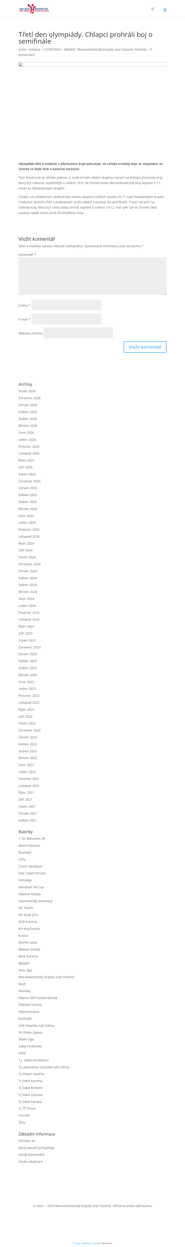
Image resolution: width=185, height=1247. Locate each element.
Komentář (27, 254)
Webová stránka (30, 333)
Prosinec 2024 (28, 529)
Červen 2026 (27, 405)
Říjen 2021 (26, 792)
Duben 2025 (27, 502)
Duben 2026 (27, 418)
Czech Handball (30, 866)
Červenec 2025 (29, 481)
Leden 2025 (27, 522)
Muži (22, 984)
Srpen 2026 (27, 391)
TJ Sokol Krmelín (30, 1088)
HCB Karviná (27, 922)
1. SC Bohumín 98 (31, 838)
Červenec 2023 (29, 647)
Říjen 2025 (26, 460)
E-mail (24, 319)
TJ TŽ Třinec (27, 1108)
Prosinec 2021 (28, 779)
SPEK (22, 1053)
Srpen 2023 (27, 640)
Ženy (22, 1122)
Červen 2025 (27, 488)
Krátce (23, 935)
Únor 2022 (26, 765)
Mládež (69, 49)
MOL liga (25, 970)
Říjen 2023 (26, 626)
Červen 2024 (27, 571)
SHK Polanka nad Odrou (36, 1025)
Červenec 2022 (29, 730)
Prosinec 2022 (28, 695)
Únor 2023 (26, 682)
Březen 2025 (27, 509)
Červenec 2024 (29, 564)
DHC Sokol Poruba (32, 873)
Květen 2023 (27, 661)
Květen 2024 (27, 578)
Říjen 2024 (26, 543)
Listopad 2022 (28, 702)
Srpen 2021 (27, 806)
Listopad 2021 (28, 786)
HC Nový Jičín (28, 915)
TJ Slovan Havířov (31, 1074)
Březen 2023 (27, 675)
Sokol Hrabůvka (30, 1046)
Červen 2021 (27, 813)
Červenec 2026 (29, 398)
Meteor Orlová (29, 949)
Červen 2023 (27, 654)
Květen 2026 (27, 412)
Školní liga (26, 1039)
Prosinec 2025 (28, 446)
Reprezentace (28, 1011)
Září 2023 (25, 633)
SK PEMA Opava (30, 1032)
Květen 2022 (27, 744)
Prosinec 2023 (28, 612)
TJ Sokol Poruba (30, 1102)
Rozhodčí (25, 1018)
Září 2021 (25, 799)
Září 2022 (25, 716)
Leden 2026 (27, 439)
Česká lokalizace (30, 1161)
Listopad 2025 (28, 453)
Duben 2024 (27, 585)
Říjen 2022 (26, 709)
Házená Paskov (29, 894)
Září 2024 (25, 550)
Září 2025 (25, 467)
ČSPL (22, 859)
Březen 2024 (27, 592)
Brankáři (24, 852)
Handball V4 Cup (31, 887)
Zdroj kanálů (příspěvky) (36, 1148)
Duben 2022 (27, 751)
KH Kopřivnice (29, 928)
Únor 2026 (26, 432)
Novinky (141, 49)
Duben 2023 (27, 668)
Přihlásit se (26, 1141)
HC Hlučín (25, 908)
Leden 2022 (27, 772)
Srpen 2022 (27, 723)
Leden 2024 (27, 605)
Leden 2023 (27, 688)
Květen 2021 (27, 820)
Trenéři (24, 1115)
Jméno (24, 305)
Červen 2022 (27, 737)
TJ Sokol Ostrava (30, 1095)
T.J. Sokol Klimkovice (33, 1060)
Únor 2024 (26, 599)
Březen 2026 (27, 425)
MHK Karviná (28, 956)
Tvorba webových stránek (86, 1243)
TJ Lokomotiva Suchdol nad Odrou (43, 1067)
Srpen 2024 (27, 557)
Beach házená (29, 845)
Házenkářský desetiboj (35, 901)
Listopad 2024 (28, 536)
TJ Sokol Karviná (30, 1081)
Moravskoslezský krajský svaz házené (105, 49)
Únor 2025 (26, 516)
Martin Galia (27, 942)
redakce (34, 49)
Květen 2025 (27, 495)
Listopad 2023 (28, 619)
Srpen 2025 (27, 474)
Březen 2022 (27, 758)
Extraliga (25, 880)
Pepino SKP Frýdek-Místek (37, 998)
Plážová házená (30, 1004)
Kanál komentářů (31, 1154)
